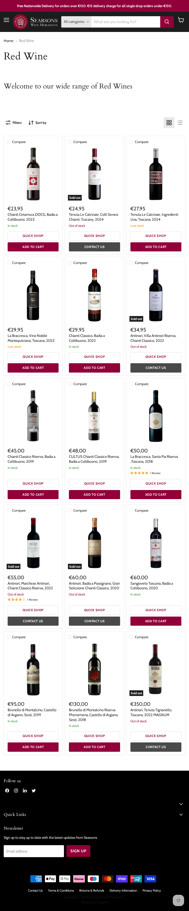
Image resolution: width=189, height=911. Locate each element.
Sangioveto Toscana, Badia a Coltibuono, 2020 (151, 586)
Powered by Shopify (94, 902)
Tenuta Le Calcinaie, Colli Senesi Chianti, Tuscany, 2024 (93, 217)
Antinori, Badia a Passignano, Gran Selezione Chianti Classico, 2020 (94, 586)
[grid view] (169, 122)
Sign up (78, 851)
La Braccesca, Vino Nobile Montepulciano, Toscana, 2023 (31, 338)
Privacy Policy (151, 890)
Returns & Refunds (91, 890)
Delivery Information (123, 890)
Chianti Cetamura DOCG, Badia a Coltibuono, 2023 (33, 217)
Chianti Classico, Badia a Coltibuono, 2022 (87, 338)
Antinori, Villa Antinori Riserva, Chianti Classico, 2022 (153, 338)
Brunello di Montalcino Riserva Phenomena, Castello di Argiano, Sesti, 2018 (93, 715)
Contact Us (35, 890)
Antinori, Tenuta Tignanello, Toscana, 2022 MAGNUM (151, 712)
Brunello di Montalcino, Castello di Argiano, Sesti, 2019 (32, 712)
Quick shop (33, 236)
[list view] (179, 122)
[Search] (166, 22)
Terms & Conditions (61, 890)
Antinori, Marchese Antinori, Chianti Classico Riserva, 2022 (30, 586)
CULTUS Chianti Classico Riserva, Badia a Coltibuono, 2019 (94, 459)
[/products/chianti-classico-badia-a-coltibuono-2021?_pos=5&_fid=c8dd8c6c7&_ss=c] (94, 295)
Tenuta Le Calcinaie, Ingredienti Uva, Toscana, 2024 (154, 217)
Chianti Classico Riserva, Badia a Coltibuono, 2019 (31, 459)
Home (9, 41)
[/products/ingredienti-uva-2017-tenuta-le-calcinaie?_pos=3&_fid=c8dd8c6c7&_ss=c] (155, 174)
